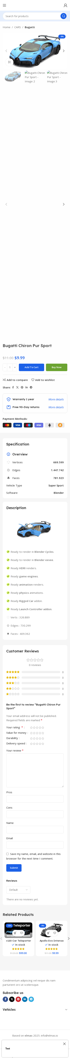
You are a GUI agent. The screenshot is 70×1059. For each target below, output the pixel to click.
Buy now (57, 367)
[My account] (65, 5)
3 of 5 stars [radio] (37, 727)
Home (6, 27)
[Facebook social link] (13, 387)
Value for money (16, 732)
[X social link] (17, 387)
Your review (15, 750)
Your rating (14, 727)
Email (9, 838)
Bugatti (30, 27)
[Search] (63, 16)
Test (7, 1048)
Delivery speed (16, 743)
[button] (6, 50)
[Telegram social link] (31, 387)
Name (10, 823)
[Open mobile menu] (4, 5)
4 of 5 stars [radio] (39, 727)
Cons (9, 807)
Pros (9, 792)
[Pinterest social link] (22, 387)
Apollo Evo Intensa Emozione (52, 942)
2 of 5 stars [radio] (34, 727)
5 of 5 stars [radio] (42, 727)
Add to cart (31, 367)
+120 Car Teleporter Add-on (18, 942)
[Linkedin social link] (26, 387)
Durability (12, 738)
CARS (17, 27)
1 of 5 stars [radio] (31, 727)
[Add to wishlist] (21, 933)
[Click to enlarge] (9, 62)
